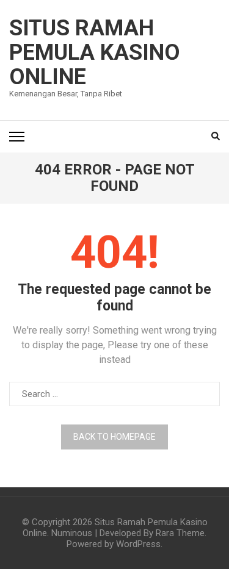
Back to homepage (114, 437)
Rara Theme (180, 533)
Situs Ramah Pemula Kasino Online (94, 52)
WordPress (138, 544)
